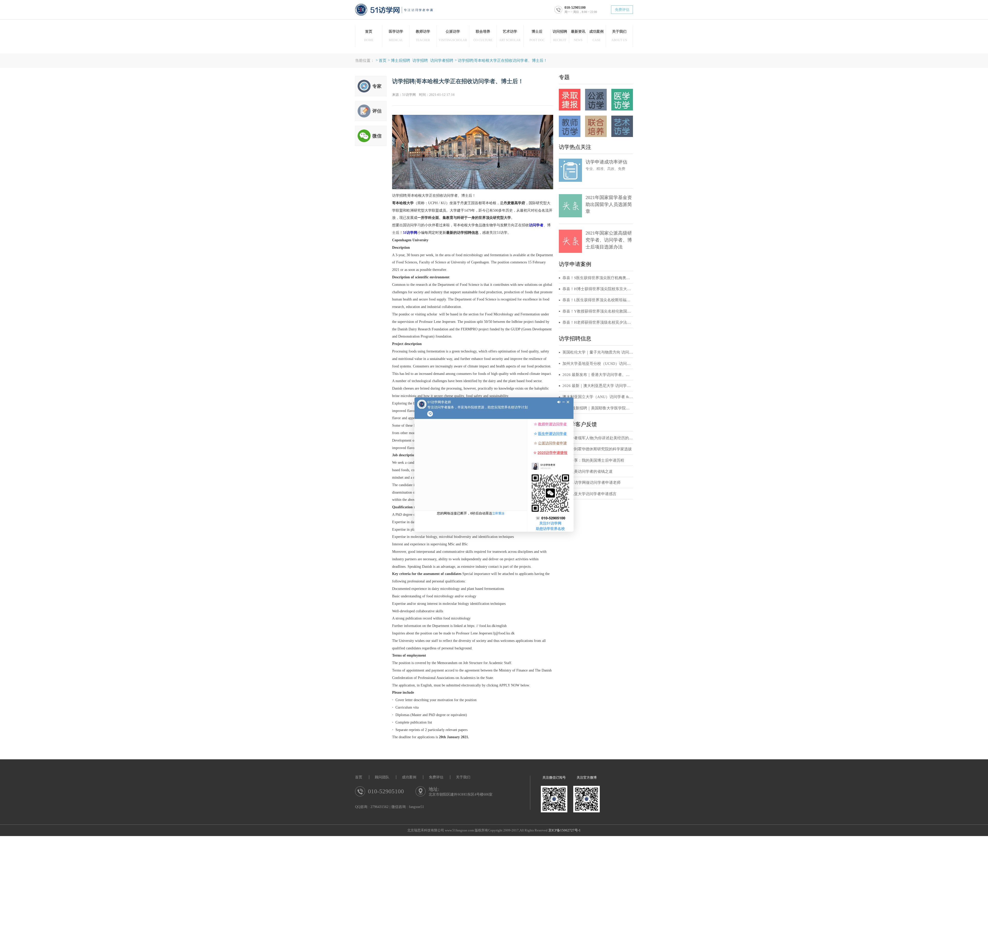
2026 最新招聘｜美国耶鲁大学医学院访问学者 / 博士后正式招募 (597, 408)
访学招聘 (420, 60)
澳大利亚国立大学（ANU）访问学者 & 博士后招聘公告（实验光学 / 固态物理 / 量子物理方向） (597, 397)
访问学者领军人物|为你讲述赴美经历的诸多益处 (597, 438)
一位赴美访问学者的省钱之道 (587, 471)
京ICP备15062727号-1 (564, 830)
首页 (382, 60)
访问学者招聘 (441, 60)
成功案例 (409, 777)
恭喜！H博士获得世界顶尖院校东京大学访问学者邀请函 (597, 289)
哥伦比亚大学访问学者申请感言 (589, 494)
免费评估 (622, 10)
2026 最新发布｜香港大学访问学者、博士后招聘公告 (597, 375)
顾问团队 (382, 777)
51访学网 (410, 232)
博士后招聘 (400, 60)
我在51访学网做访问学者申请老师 (591, 482)
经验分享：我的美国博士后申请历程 (593, 460)
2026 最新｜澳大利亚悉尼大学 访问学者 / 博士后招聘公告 (597, 386)
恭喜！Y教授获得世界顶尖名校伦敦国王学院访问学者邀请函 (597, 311)
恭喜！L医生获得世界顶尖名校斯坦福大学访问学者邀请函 (597, 300)
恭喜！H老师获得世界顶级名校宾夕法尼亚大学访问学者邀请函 (597, 322)
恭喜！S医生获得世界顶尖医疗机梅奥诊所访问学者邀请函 (597, 278)
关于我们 (463, 777)
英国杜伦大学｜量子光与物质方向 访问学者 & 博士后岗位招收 (597, 352)
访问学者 (536, 225)
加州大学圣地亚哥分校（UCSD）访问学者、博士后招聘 (597, 364)
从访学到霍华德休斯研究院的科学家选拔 (597, 449)
